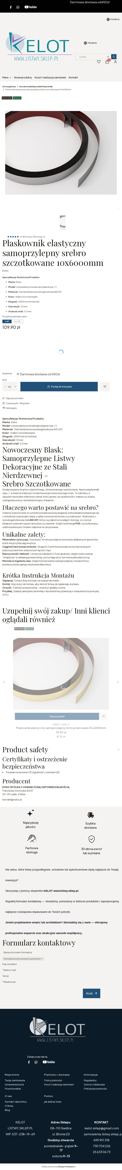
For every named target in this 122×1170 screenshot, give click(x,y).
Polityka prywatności (95, 1088)
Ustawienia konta (14, 1084)
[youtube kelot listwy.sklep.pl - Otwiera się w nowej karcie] (30, 9)
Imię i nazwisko (9, 964)
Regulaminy (90, 1080)
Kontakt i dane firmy (16, 1101)
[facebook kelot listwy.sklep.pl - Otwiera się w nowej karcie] (10, 9)
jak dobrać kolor (52, 1101)
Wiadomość (10, 981)
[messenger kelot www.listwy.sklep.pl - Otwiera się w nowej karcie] (18, 9)
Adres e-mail (10, 969)
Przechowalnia (13, 1088)
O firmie (9, 1105)
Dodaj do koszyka (61, 386)
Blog (7, 1110)
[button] (113, 56)
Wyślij (89, 993)
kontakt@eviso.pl (12, 799)
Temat (5, 976)
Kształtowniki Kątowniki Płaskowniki (36, 86)
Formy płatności (53, 1080)
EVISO (5, 270)
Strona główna (9, 86)
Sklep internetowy (57, 1167)
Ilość (4, 379)
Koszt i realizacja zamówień (59, 1084)
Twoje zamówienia (15, 1080)
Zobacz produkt (57, 716)
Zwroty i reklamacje (94, 1084)
